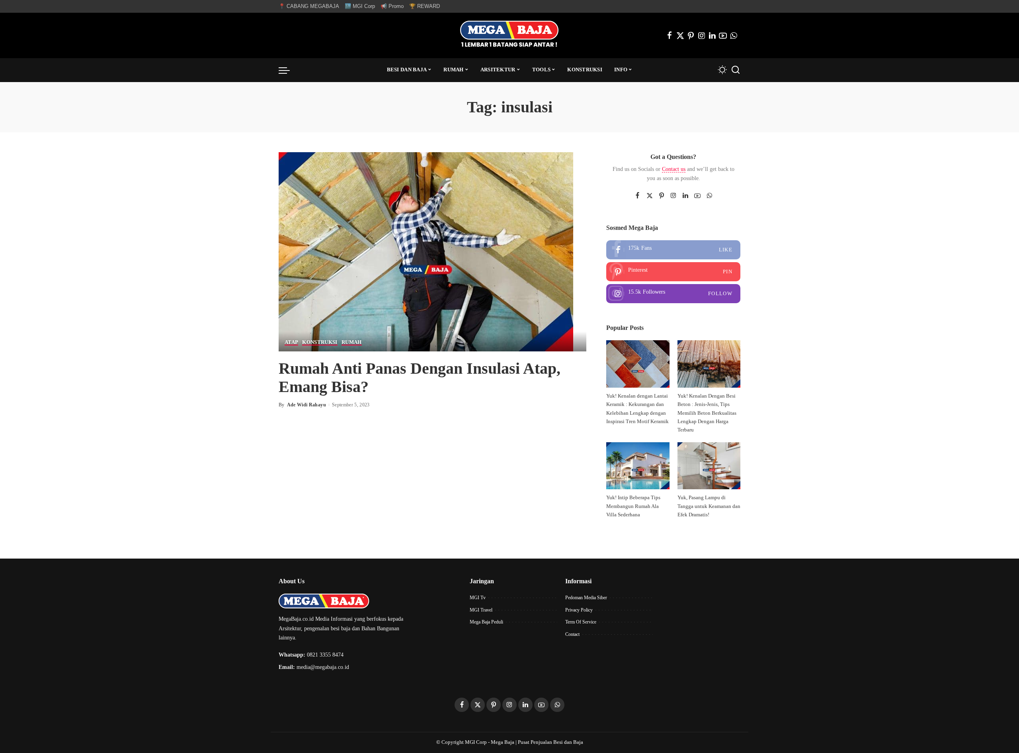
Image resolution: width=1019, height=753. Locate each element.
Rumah (352, 342)
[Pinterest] (691, 35)
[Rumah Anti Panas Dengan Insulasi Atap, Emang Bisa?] (426, 250)
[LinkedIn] (712, 35)
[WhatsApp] (734, 35)
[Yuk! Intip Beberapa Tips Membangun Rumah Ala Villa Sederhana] (637, 466)
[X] (680, 35)
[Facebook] (669, 35)
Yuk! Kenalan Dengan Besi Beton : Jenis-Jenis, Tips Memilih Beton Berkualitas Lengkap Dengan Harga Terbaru (706, 413)
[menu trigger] (288, 70)
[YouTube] (723, 35)
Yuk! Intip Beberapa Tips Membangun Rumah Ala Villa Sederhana (633, 506)
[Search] (735, 70)
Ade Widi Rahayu (306, 405)
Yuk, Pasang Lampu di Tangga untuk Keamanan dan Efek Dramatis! (708, 506)
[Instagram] (702, 35)
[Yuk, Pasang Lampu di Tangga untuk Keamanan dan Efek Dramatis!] (708, 466)
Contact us (673, 169)
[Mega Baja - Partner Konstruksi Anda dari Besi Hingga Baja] (509, 35)
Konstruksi (319, 342)
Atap (291, 342)
